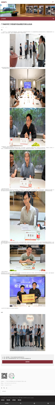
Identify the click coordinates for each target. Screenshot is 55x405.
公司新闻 (3, 18)
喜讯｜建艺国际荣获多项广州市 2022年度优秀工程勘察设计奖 (18, 358)
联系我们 (7, 403)
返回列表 (27, 361)
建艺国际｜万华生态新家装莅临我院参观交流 (15, 357)
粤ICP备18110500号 (22, 397)
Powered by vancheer (30, 397)
